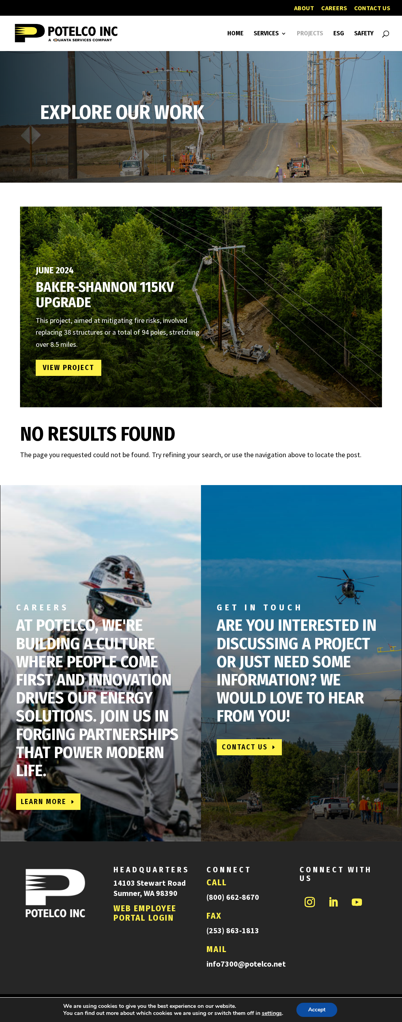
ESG (338, 34)
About (304, 8)
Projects (310, 34)
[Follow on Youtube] (357, 902)
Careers (334, 8)
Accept (316, 1009)
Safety (364, 34)
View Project (68, 367)
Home (235, 34)
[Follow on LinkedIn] (333, 902)
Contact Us (372, 8)
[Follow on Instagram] (310, 902)
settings (272, 1013)
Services (266, 34)
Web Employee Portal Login (144, 913)
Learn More (43, 801)
